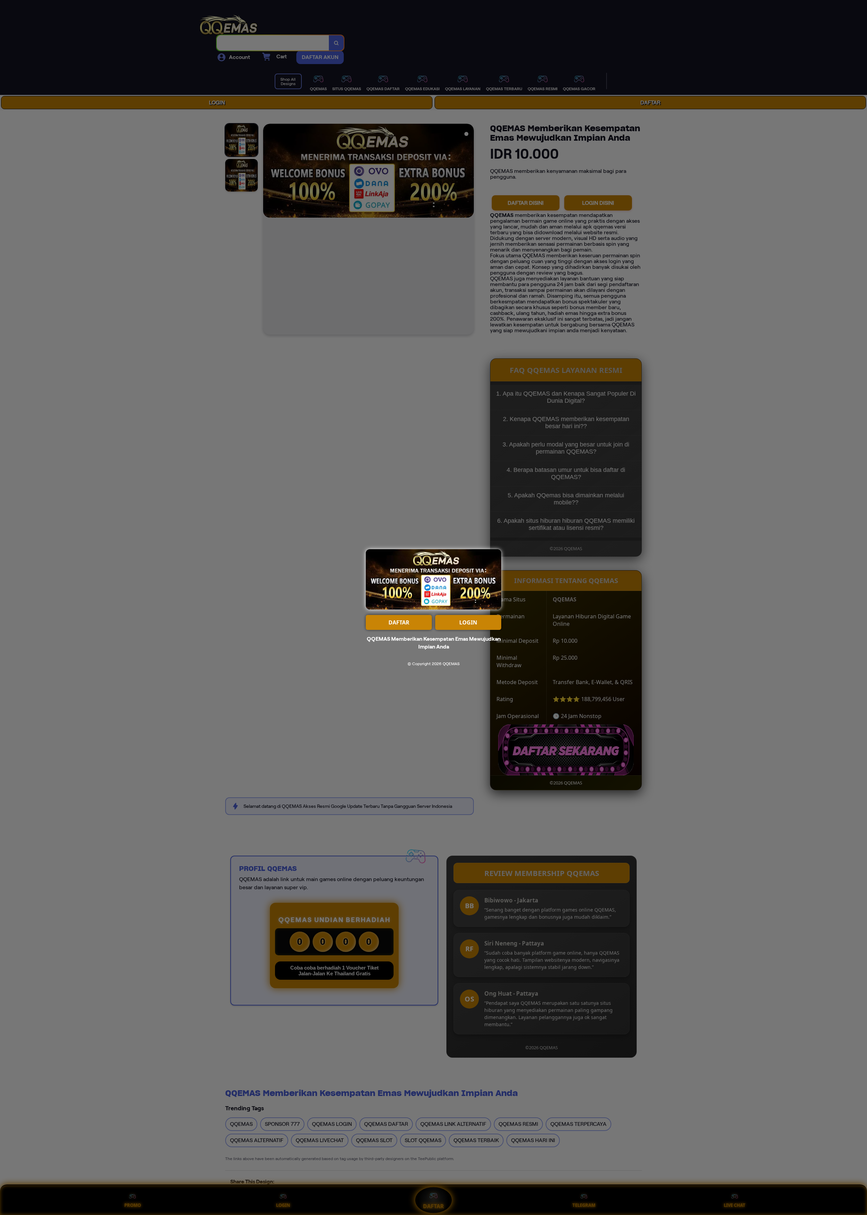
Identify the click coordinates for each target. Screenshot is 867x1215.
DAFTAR (398, 622)
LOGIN (468, 622)
